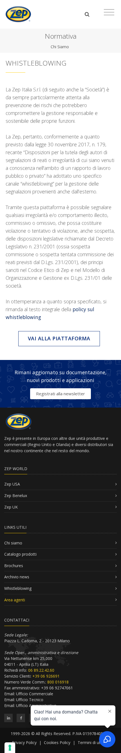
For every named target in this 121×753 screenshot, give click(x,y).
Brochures (13, 565)
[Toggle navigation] (109, 12)
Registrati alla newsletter (60, 393)
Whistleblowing (18, 588)
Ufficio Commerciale (34, 693)
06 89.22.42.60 (41, 670)
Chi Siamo (60, 46)
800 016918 (58, 682)
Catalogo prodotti (20, 554)
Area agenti (14, 599)
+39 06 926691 (46, 676)
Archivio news (16, 576)
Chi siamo (13, 543)
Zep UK (11, 507)
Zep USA (12, 484)
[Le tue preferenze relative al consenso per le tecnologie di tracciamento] (10, 747)
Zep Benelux (15, 495)
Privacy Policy (24, 742)
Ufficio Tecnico (29, 699)
